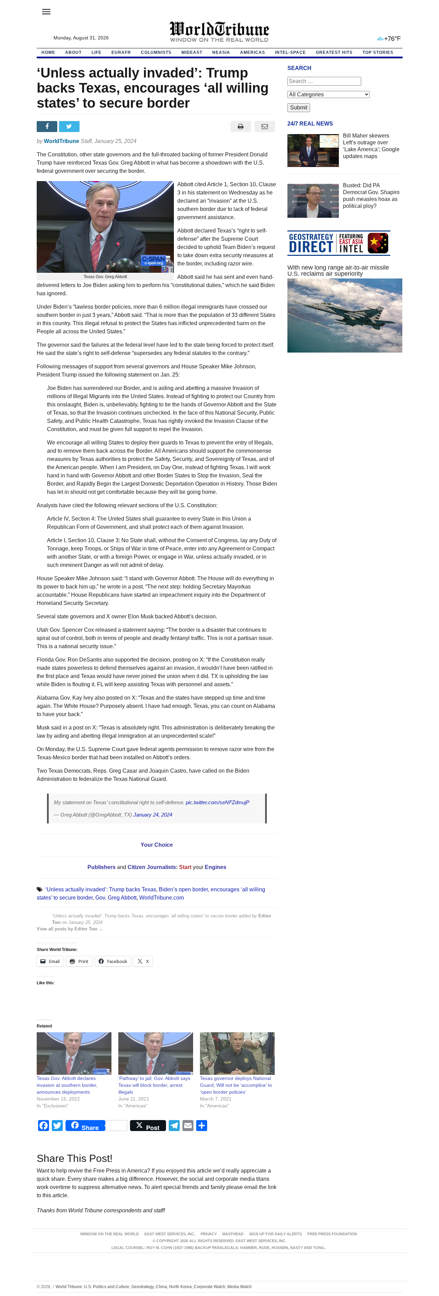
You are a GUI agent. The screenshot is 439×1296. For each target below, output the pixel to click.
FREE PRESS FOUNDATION (332, 1234)
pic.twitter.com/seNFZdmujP (217, 802)
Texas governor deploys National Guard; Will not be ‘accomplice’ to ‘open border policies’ (236, 1085)
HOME (48, 52)
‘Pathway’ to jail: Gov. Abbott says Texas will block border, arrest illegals (154, 1085)
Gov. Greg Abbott (116, 898)
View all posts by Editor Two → (70, 928)
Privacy (209, 1234)
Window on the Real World (109, 1234)
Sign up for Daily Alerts (275, 1234)
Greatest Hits (334, 52)
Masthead (233, 1234)
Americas (252, 52)
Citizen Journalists (151, 867)
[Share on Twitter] (70, 126)
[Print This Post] (240, 126)
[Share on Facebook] (48, 126)
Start (185, 867)
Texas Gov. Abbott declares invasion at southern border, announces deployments (67, 1085)
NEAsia (221, 52)
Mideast (191, 52)
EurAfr (121, 52)
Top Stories (378, 52)
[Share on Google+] (92, 126)
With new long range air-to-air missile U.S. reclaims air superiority (338, 270)
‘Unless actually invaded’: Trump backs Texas (100, 889)
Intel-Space (290, 52)
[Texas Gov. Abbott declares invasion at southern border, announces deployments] (74, 1053)
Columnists (156, 52)
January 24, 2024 (152, 815)
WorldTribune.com (161, 898)
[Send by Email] (265, 126)
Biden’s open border (183, 889)
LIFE (97, 52)
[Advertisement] (345, 423)
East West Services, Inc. (169, 1234)
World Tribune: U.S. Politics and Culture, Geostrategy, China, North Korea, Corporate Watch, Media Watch (152, 1286)
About (73, 52)
